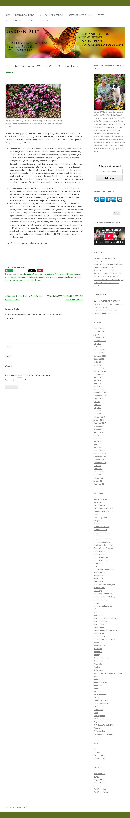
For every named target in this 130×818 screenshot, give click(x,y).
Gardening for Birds (101, 560)
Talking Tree (98, 709)
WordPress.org (99, 758)
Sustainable (98, 706)
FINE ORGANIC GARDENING (24, 15)
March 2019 (98, 386)
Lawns (96, 603)
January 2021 (99, 353)
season (61, 277)
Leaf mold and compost (103, 606)
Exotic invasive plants (102, 542)
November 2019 (100, 371)
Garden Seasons (100, 554)
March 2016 (98, 469)
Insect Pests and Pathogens (104, 584)
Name (8, 346)
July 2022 (97, 334)
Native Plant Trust (100, 621)
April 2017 (97, 444)
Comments (99, 755)
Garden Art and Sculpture (103, 548)
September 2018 (100, 395)
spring (73, 277)
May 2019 (97, 380)
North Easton (99, 633)
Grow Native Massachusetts (104, 569)
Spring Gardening (100, 700)
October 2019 (99, 374)
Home (7, 15)
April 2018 (97, 411)
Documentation (99, 774)
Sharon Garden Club (102, 682)
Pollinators (98, 661)
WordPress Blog (100, 789)
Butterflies (98, 502)
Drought (97, 523)
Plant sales (98, 652)
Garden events (99, 551)
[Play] (97, 242)
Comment (9, 318)
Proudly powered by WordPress (16, 807)
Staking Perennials (101, 703)
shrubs (67, 277)
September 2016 (100, 462)
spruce (15, 280)
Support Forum (99, 783)
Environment (98, 536)
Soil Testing (98, 697)
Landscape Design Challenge (105, 597)
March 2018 (98, 414)
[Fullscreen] (121, 242)
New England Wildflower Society (106, 630)
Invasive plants (99, 588)
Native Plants (99, 624)
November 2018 (100, 392)
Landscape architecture (103, 594)
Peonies (97, 642)
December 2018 (100, 389)
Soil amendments (100, 694)
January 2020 (99, 368)
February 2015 (99, 478)
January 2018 (99, 420)
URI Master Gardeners (102, 719)
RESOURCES (44, 21)
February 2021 (99, 350)
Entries (98, 752)
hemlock (21, 277)
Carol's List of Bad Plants (103, 511)
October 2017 (99, 426)
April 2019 (97, 383)
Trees (76, 274)
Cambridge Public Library (103, 508)
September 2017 (100, 429)
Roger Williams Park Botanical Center (108, 673)
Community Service (101, 517)
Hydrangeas (98, 581)
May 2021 (97, 344)
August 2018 (98, 398)
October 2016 (99, 459)
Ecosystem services (101, 533)
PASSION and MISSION (13, 21)
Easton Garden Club (101, 527)
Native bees (98, 615)
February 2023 (99, 328)
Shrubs (70, 274)
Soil (95, 691)
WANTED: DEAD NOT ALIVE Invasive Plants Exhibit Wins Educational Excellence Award (109, 304)
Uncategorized (99, 716)
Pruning (58, 274)
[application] (109, 236)
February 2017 (99, 450)
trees (21, 280)
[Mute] (117, 242)
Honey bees (98, 575)
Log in (96, 749)
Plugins (96, 777)
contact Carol (26, 243)
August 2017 (98, 432)
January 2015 (99, 481)
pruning (49, 277)
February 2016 (99, 472)
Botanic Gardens (100, 499)
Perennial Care (99, 645)
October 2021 (99, 337)
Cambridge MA (99, 505)
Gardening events (101, 557)
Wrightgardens (99, 310)
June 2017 (97, 438)
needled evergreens (33, 277)
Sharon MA (98, 685)
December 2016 (100, 453)
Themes (97, 786)
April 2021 (97, 347)
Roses (64, 274)
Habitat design (99, 572)
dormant (14, 277)
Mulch (96, 612)
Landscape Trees (31, 274)
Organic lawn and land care (104, 639)
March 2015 (98, 475)
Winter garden (99, 731)
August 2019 (98, 377)
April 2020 (97, 362)
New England (99, 627)
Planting (97, 655)
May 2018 (97, 408)
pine (43, 277)
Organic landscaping (46, 274)
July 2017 (97, 435)
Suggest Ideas (99, 780)
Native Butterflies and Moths (105, 618)
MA (95, 609)
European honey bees (102, 539)
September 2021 (100, 340)
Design (96, 520)
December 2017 (100, 423)
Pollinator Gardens (101, 658)
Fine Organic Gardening (103, 545)
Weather (97, 728)
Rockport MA (98, 670)
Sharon (96, 679)
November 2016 (100, 456)
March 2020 (98, 365)
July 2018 (97, 401)
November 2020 (100, 356)
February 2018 (99, 417)
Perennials (98, 648)
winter (26, 280)
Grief (96, 566)
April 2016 (97, 466)
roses (55, 277)
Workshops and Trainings (103, 734)
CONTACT (30, 21)
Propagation (98, 664)
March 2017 (98, 447)
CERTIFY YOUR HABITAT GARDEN (81, 15)
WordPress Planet (101, 792)
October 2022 (99, 331)
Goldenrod (98, 563)
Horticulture (98, 578)
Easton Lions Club (100, 530)
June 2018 (97, 405)
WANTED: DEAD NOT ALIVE (103, 725)
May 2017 (97, 441)
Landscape (98, 591)
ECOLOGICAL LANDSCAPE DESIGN (52, 15)
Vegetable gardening (102, 722)
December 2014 (100, 484)
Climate (96, 514)
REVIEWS (101, 15)
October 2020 (99, 359)
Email (8, 356)
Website (8, 366)
